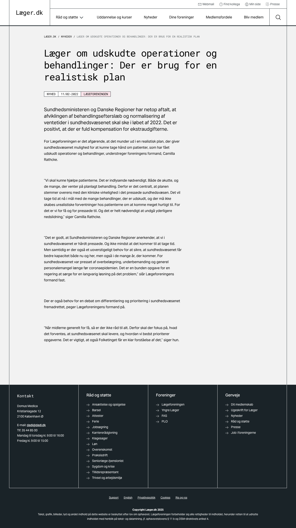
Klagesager (100, 438)
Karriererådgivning (104, 433)
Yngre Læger (170, 410)
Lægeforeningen (173, 404)
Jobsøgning (100, 427)
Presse (275, 4)
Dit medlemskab (242, 404)
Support (114, 497)
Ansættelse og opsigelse (108, 404)
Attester (97, 416)
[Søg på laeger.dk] (278, 17)
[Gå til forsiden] (29, 13)
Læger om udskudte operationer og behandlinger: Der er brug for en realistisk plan (139, 36)
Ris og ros (181, 497)
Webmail (208, 4)
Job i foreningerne (243, 433)
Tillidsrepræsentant (105, 472)
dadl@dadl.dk (36, 425)
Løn (94, 444)
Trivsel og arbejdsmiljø (107, 478)
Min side (255, 4)
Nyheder (150, 17)
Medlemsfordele (219, 17)
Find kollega (232, 4)
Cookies (165, 497)
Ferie (95, 421)
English (128, 497)
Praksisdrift (100, 455)
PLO (165, 421)
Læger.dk (50, 36)
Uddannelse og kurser (114, 17)
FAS (164, 416)
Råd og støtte (67, 17)
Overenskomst (102, 449)
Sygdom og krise (103, 466)
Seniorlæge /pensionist (108, 461)
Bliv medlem (253, 17)
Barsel (96, 410)
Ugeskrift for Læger (244, 410)
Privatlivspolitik (146, 497)
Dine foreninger (181, 17)
